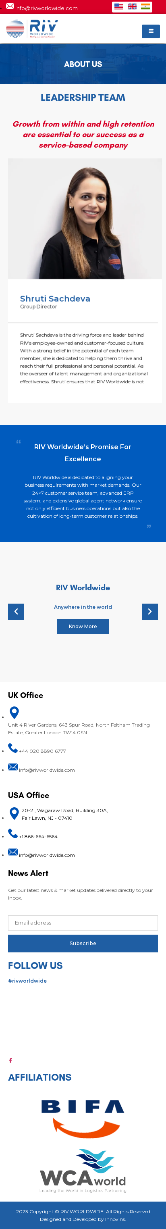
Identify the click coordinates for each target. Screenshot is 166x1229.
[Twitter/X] (83, 1028)
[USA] (119, 6)
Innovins (115, 1219)
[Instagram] (83, 1011)
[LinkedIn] (83, 995)
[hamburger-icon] (151, 31)
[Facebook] (83, 1060)
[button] (16, 612)
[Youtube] (83, 1044)
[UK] (132, 6)
